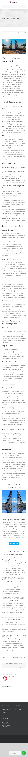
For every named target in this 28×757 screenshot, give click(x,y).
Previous (19, 32)
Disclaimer (4, 712)
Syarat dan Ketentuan (6, 709)
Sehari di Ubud (18, 709)
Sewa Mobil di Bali (6, 725)
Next (24, 32)
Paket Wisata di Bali (6, 723)
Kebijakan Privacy (5, 711)
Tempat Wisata (16, 657)
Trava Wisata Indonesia (13, 737)
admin (4, 657)
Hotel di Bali (4, 726)
